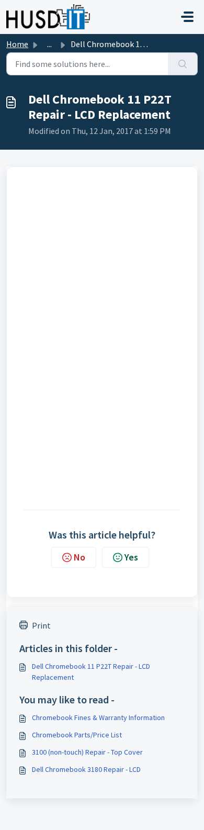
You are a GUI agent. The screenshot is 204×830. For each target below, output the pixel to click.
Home (17, 44)
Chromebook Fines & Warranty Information (98, 717)
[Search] (183, 63)
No (79, 557)
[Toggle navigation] (187, 16)
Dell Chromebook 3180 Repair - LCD (86, 769)
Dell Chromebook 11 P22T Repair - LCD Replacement (91, 671)
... (49, 44)
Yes (131, 557)
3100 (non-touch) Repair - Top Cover (87, 752)
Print (41, 625)
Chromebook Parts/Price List (77, 734)
